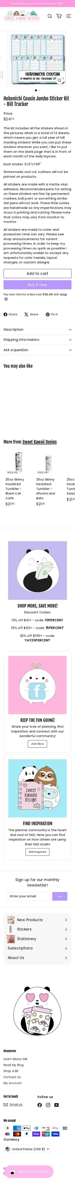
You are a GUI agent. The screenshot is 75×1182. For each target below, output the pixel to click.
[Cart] (59, 16)
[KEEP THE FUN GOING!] (37, 685)
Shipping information (21, 339)
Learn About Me (15, 1059)
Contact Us (12, 1077)
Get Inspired (37, 852)
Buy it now (37, 284)
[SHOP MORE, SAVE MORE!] (37, 570)
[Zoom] (59, 80)
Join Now (37, 744)
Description (13, 329)
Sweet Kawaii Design (39, 442)
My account (13, 1083)
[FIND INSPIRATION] (37, 788)
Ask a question (16, 350)
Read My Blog (14, 1065)
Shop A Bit (11, 1071)
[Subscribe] (59, 896)
